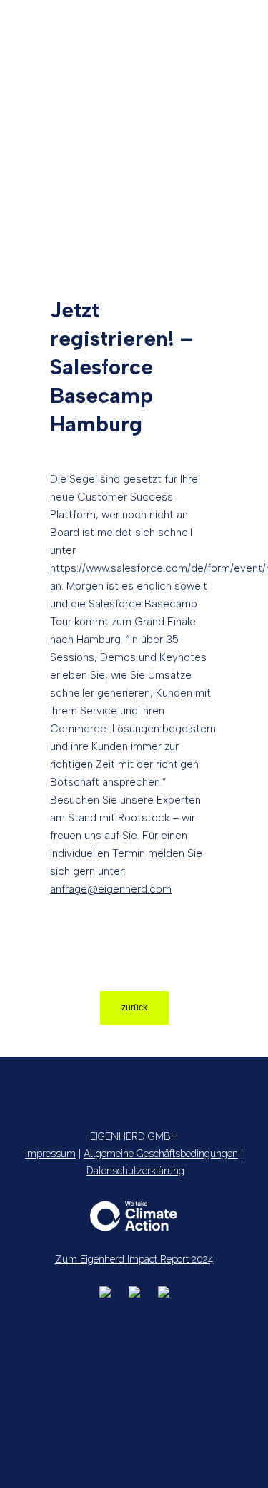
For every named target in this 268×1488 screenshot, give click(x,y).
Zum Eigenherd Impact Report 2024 (134, 1259)
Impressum (50, 1153)
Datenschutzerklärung (135, 1170)
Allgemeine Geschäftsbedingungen (161, 1153)
